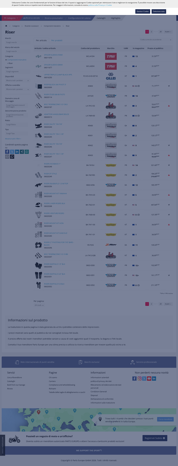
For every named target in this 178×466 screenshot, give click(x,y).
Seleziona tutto (159, 11)
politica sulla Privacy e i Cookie (100, 5)
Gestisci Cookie (143, 11)
